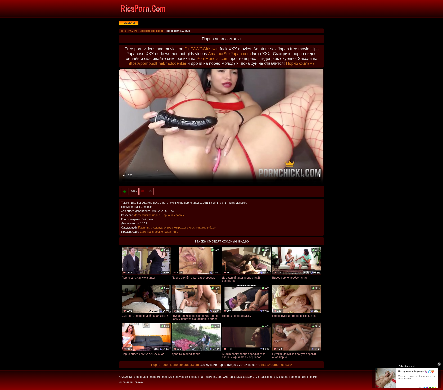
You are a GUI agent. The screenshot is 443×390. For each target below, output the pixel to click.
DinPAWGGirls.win (201, 48)
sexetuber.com (189, 365)
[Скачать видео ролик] (150, 191)
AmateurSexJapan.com (229, 53)
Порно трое (159, 365)
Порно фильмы (300, 63)
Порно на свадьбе (173, 215)
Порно (173, 365)
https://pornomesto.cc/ (276, 365)
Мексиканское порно (147, 215)
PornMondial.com (212, 58)
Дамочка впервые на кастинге (159, 231)
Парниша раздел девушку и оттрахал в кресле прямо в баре (177, 227)
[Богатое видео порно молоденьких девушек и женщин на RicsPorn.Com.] (142, 8)
